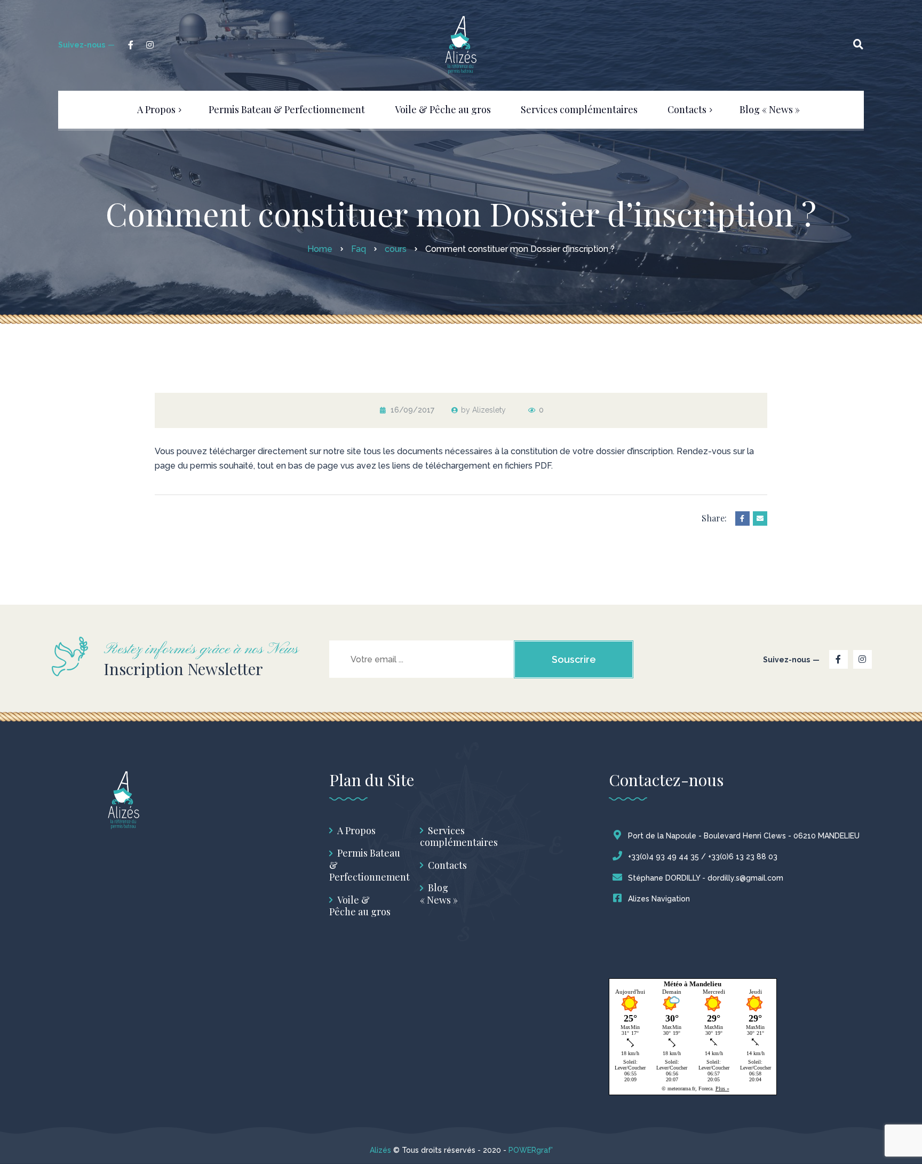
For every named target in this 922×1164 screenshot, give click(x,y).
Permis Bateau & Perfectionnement (369, 865)
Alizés (380, 1150)
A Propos (356, 831)
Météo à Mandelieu (692, 984)
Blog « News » (439, 894)
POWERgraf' (530, 1150)
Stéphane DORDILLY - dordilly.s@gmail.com (705, 878)
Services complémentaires (459, 837)
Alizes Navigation (659, 898)
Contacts (447, 865)
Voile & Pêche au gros (360, 906)
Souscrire (574, 659)
